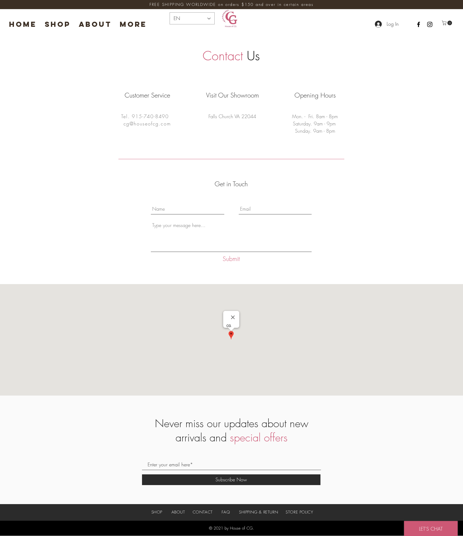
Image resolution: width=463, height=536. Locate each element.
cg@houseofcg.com (147, 123)
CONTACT (203, 512)
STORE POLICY (299, 512)
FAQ (226, 512)
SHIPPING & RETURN (258, 512)
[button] (447, 23)
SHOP (157, 512)
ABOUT (178, 512)
